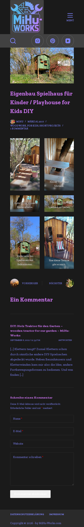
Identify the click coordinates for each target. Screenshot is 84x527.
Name (17, 418)
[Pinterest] (52, 41)
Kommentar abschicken (30, 494)
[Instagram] (37, 41)
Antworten (65, 340)
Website (18, 443)
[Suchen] (13, 41)
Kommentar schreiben (28, 457)
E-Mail (18, 431)
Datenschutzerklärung (27, 514)
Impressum (56, 514)
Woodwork (18, 125)
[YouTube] (68, 41)
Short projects (50, 125)
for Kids (32, 125)
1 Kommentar (19, 128)
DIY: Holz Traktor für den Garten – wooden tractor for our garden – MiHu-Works (40, 330)
